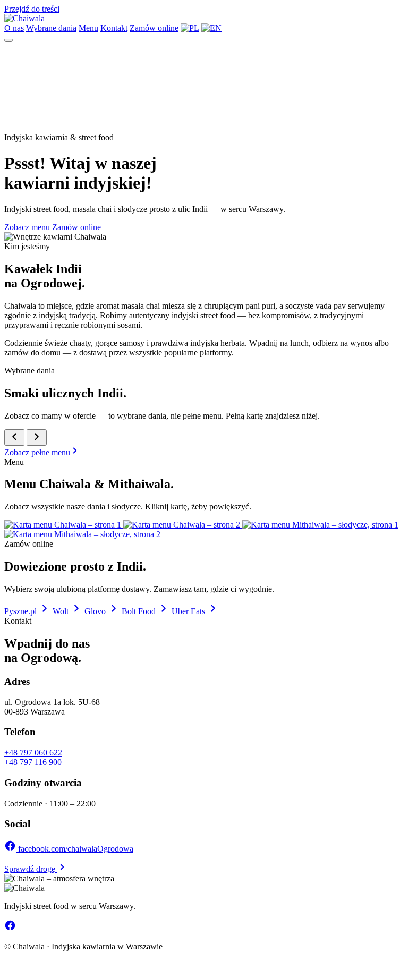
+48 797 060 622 (33, 752)
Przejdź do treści (32, 8)
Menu (88, 27)
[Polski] (190, 27)
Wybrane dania (51, 27)
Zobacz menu (27, 227)
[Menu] (8, 40)
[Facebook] (10, 928)
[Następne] (37, 437)
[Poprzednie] (14, 437)
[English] (211, 27)
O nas (14, 27)
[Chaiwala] (24, 18)
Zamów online (154, 27)
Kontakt (114, 27)
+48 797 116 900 (33, 762)
